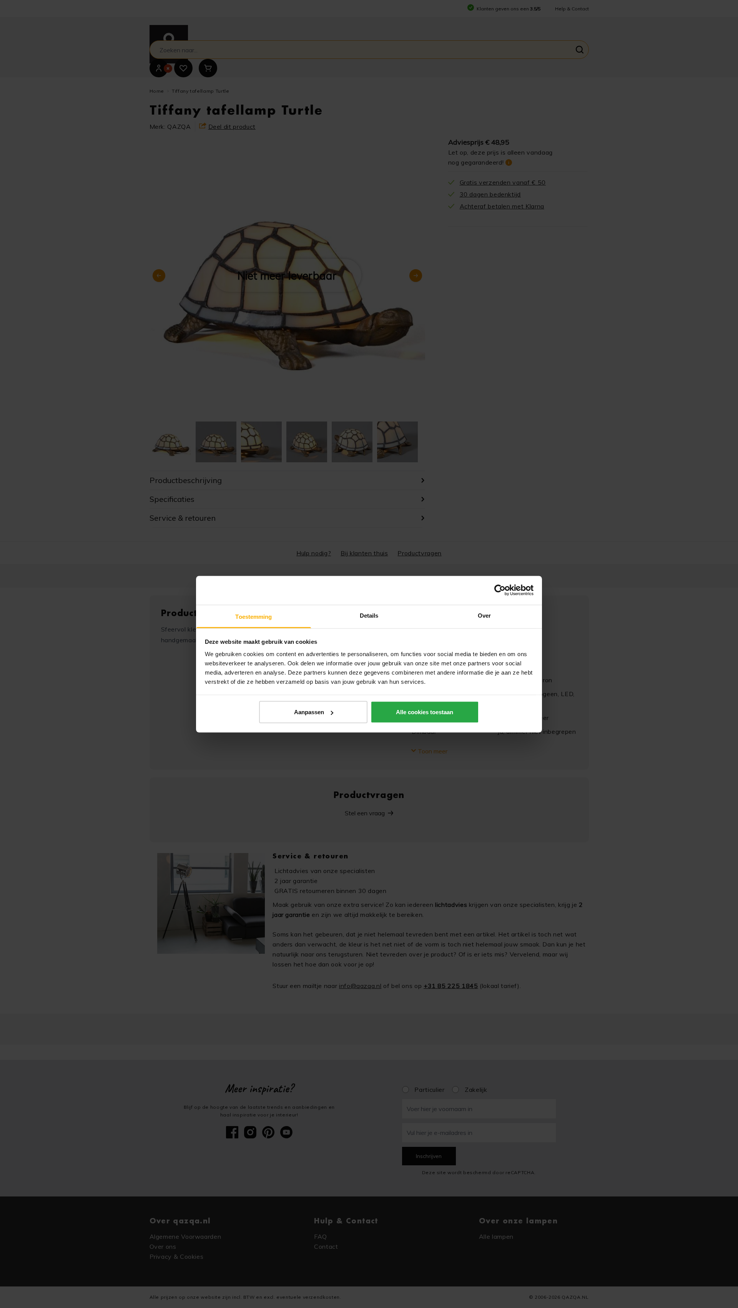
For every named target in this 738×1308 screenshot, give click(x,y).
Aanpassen (309, 712)
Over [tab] (484, 615)
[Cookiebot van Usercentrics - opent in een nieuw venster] (500, 590)
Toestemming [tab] (253, 616)
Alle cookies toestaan (424, 712)
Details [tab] (369, 615)
